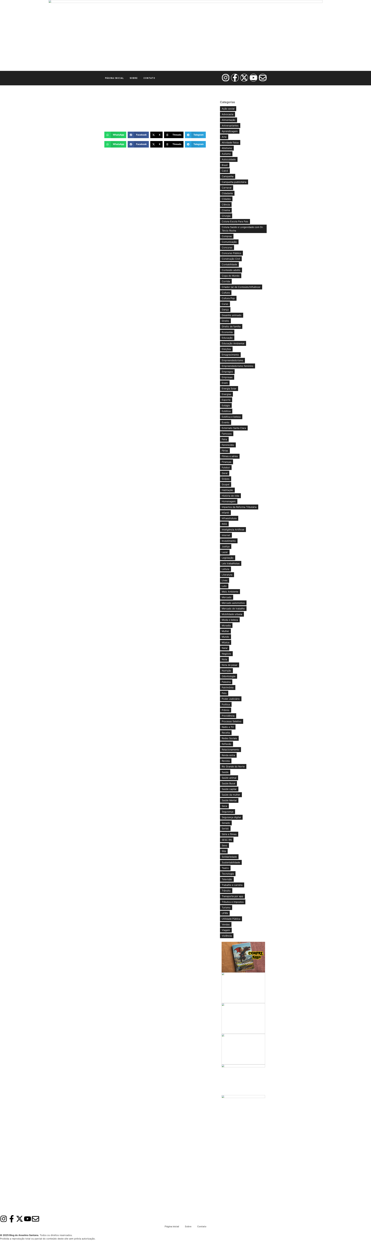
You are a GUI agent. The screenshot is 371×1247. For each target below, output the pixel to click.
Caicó (225, 170)
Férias (225, 450)
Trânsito (226, 890)
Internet (226, 535)
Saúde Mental (229, 800)
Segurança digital (231, 817)
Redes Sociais (229, 738)
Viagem (226, 930)
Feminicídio (228, 444)
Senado (226, 822)
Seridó (225, 828)
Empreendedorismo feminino (237, 366)
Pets (224, 693)
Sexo (224, 845)
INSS (224, 523)
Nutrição (226, 670)
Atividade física (230, 142)
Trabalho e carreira (232, 885)
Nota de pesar (229, 664)
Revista (226, 760)
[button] (115, 135)
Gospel (225, 484)
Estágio (226, 405)
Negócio (226, 653)
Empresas (227, 377)
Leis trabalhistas (231, 563)
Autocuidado (229, 159)
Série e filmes (229, 834)
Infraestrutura (229, 518)
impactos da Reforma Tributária (239, 507)
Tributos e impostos (233, 901)
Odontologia (228, 676)
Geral (225, 473)
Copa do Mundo (231, 275)
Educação (227, 337)
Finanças (226, 461)
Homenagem (229, 501)
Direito (225, 320)
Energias (226, 394)
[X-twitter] (244, 78)
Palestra (226, 681)
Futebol (226, 467)
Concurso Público (231, 253)
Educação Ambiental (233, 343)
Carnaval (226, 187)
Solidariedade (229, 856)
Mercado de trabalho (233, 608)
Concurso (227, 247)
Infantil (225, 512)
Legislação (227, 557)
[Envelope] (263, 78)
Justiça (226, 546)
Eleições (226, 349)
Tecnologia (228, 873)
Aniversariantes (230, 125)
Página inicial (114, 78)
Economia (227, 332)
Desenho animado (231, 315)
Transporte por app (232, 896)
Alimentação (228, 119)
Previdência (228, 715)
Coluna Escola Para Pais (235, 221)
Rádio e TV (228, 727)
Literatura (227, 574)
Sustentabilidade (231, 862)
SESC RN (227, 839)
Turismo (226, 907)
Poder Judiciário (231, 698)
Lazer (225, 552)
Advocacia (227, 114)
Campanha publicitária (234, 182)
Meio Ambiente (230, 591)
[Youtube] (253, 78)
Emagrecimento (230, 354)
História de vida (230, 495)
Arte (224, 136)
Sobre (134, 78)
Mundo (225, 636)
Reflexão (226, 743)
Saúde (225, 772)
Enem (225, 382)
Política (226, 704)
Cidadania (227, 193)
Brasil (225, 165)
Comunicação (229, 241)
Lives (224, 580)
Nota (224, 659)
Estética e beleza (231, 416)
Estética (226, 411)
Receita (226, 732)
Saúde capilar (229, 789)
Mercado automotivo (233, 602)
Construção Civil (231, 258)
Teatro (225, 868)
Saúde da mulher (231, 794)
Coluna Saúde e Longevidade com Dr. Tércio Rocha (242, 229)
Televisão (227, 879)
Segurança (227, 811)
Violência (227, 935)
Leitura (225, 569)
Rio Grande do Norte (233, 766)
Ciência (226, 204)
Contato (149, 78)
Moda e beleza (230, 619)
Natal (225, 648)
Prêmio (225, 710)
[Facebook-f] (235, 78)
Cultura (226, 292)
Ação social (228, 108)
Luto (224, 586)
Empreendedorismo (232, 360)
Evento (225, 422)
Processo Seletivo (231, 721)
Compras (227, 236)
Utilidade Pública (231, 918)
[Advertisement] (160, 108)
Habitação (227, 490)
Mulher (225, 631)
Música (225, 642)
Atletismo (227, 148)
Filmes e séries (230, 456)
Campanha (227, 176)
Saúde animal (229, 777)
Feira (224, 439)
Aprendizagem (230, 131)
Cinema (226, 210)
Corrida (226, 281)
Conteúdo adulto (231, 270)
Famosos (227, 433)
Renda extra (228, 755)
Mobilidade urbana (232, 614)
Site (224, 851)
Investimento (229, 540)
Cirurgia (226, 215)
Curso (225, 303)
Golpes (225, 478)
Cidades (226, 198)
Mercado (226, 597)
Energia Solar (229, 388)
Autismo (226, 153)
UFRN (225, 913)
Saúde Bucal (228, 783)
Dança (225, 309)
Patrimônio (228, 687)
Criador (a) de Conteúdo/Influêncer (241, 287)
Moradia (226, 625)
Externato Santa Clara (234, 428)
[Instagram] (226, 78)
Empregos (227, 371)
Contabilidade (229, 264)
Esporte (226, 399)
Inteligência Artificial (233, 529)
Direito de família (231, 326)
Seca (224, 806)
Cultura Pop (228, 298)
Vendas (226, 924)
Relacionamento (230, 749)
